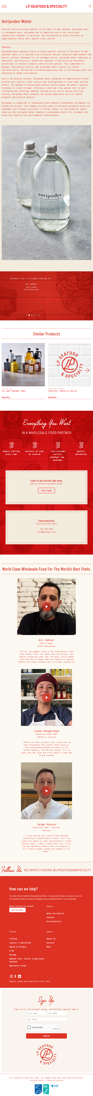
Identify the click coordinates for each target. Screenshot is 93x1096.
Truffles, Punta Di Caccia (62, 391)
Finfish (13, 939)
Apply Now (46, 490)
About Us (51, 939)
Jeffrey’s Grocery (46, 737)
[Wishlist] (42, 390)
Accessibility (53, 922)
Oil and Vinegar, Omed (14, 391)
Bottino (46, 831)
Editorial (6, 47)
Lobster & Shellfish (20, 943)
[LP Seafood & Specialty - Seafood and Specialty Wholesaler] (46, 6)
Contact (50, 918)
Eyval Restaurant (46, 646)
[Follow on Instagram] (11, 976)
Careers (50, 943)
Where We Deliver (55, 914)
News (48, 947)
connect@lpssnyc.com (41, 899)
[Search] (90, 6)
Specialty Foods (17, 966)
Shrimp (12, 955)
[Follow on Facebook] (15, 976)
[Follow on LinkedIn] (19, 976)
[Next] (86, 370)
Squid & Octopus (17, 947)
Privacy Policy (37, 1080)
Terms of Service (55, 1080)
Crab (11, 951)
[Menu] (4, 6)
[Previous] (7, 370)
